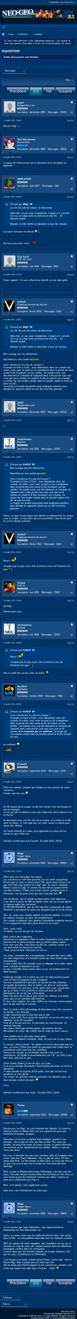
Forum (11, 34)
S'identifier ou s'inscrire (61, 2)
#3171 (70, 420)
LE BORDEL (23, 34)
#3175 (70, 643)
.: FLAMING (37, 34)
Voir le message (31, 204)
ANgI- (20, 853)
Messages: (53, 112)
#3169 (70, 275)
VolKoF (21, 301)
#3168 (70, 197)
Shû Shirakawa (26, 139)
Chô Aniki (23, 256)
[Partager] (71, 112)
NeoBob (22, 686)
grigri (20, 102)
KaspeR (22, 764)
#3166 (70, 120)
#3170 (70, 320)
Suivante (65, 91)
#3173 (70, 552)
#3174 (70, 601)
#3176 (70, 704)
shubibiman (24, 439)
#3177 (70, 782)
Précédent (18, 91)
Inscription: (23, 112)
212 (36, 91)
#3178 (70, 871)
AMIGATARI (24, 178)
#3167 (70, 157)
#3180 (70, 1222)
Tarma (21, 1105)
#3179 (70, 1123)
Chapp (21, 582)
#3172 (70, 457)
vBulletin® (59, 1314)
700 (49, 91)
